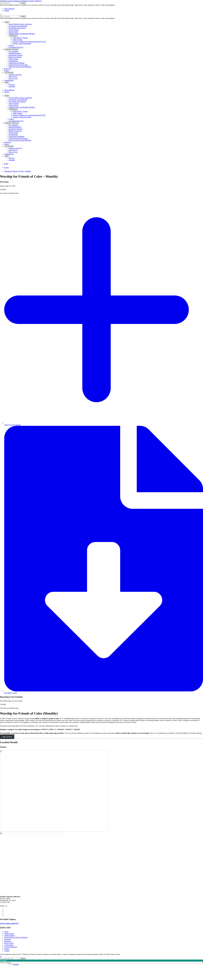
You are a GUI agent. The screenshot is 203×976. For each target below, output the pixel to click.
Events (6, 167)
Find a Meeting (9, 9)
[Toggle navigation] (1, 14)
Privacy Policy (9, 943)
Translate (16, 964)
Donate (6, 10)
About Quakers (9, 935)
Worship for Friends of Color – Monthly (17, 171)
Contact (6, 951)
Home (6, 164)
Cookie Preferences (10, 947)
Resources (7, 941)
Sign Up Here (7, 737)
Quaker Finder (9, 933)
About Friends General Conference (16, 937)
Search (23, 3)
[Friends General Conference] (31, 1)
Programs (7, 939)
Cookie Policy (9, 945)
